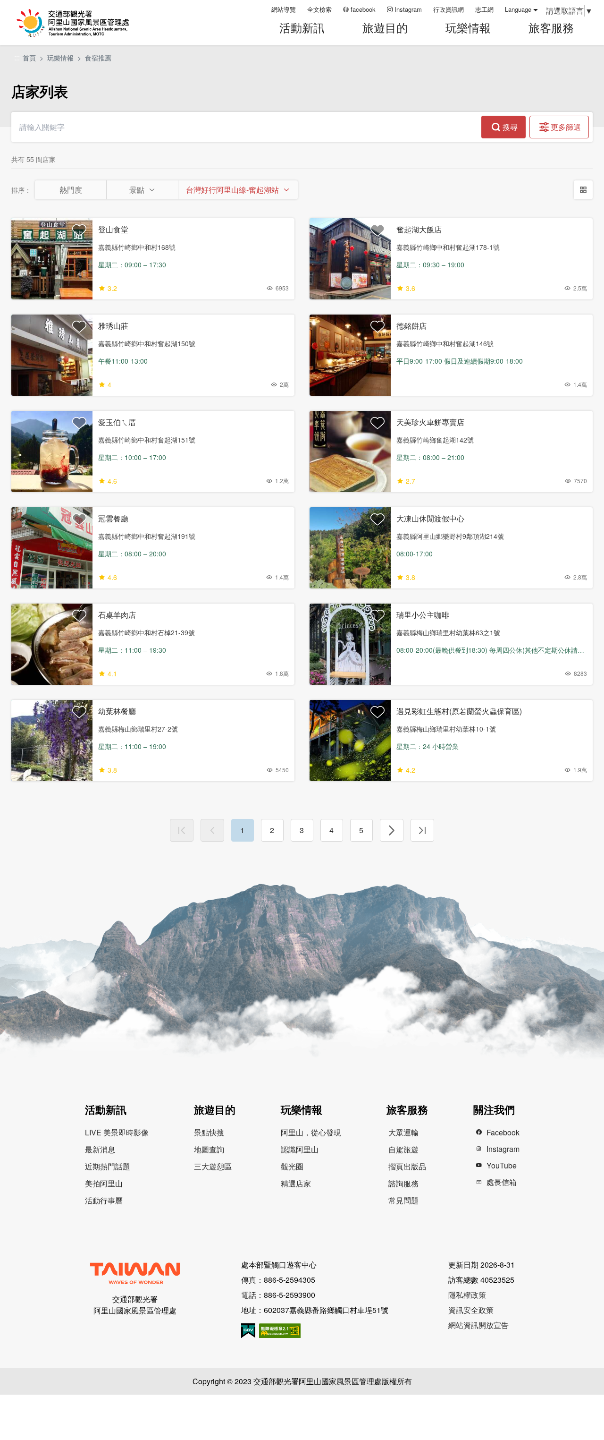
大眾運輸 (403, 1132)
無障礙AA (280, 1330)
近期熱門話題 (107, 1166)
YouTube (502, 1165)
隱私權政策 (467, 1294)
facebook (363, 9)
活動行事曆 (104, 1200)
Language (518, 9)
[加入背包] (79, 230)
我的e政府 (248, 1330)
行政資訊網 (448, 9)
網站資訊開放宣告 (478, 1325)
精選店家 (296, 1183)
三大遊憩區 (213, 1166)
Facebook (503, 1132)
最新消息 (100, 1149)
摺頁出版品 (407, 1166)
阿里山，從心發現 (311, 1132)
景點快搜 (209, 1132)
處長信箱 (502, 1181)
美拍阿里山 (104, 1183)
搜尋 (510, 126)
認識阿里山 (300, 1149)
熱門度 (70, 189)
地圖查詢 (209, 1149)
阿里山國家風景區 (84, 23)
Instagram (408, 9)
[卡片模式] (583, 189)
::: (261, 9)
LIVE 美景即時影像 (117, 1132)
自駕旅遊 (403, 1149)
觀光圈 (292, 1166)
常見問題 (403, 1200)
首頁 (29, 57)
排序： (21, 190)
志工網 (484, 9)
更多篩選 (566, 126)
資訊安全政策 (471, 1309)
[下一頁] (391, 830)
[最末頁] (422, 830)
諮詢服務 (403, 1183)
